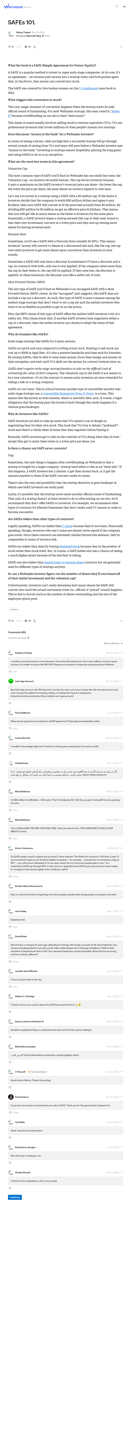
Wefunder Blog (33, 36)
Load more (15, 1197)
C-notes (67, 526)
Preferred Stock (69, 546)
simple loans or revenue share (64, 562)
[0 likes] (10, 703)
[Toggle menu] (124, 6)
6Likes (15, 961)
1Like (14, 671)
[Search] (116, 6)
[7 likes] (10, 876)
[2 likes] (10, 1112)
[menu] (34, 46)
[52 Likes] (9, 46)
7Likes (15, 876)
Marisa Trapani (23, 32)
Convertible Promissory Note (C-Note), (69, 393)
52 (13, 47)
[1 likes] (10, 671)
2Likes (15, 1112)
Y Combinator (88, 88)
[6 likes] (10, 961)
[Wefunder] (13, 6)
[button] (113, 643)
